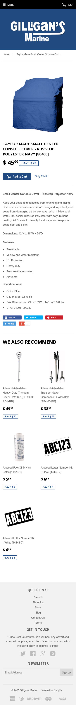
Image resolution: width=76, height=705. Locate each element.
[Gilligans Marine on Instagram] (53, 654)
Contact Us (38, 617)
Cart (70, 4)
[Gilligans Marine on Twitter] (23, 654)
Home (6, 54)
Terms (38, 622)
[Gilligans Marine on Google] (43, 654)
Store (38, 607)
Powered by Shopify (51, 690)
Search (38, 597)
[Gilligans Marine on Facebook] (33, 654)
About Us (38, 602)
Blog (38, 612)
